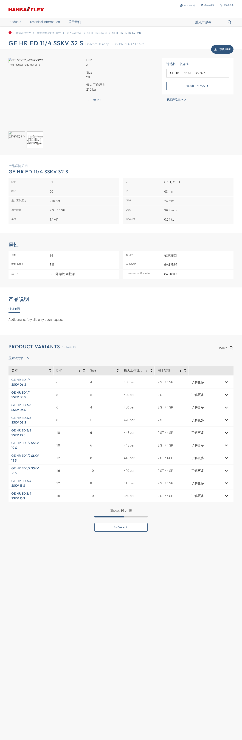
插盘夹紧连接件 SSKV (49, 32)
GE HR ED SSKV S (96, 32)
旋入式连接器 (74, 32)
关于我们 (74, 22)
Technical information (45, 22)
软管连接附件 (23, 32)
